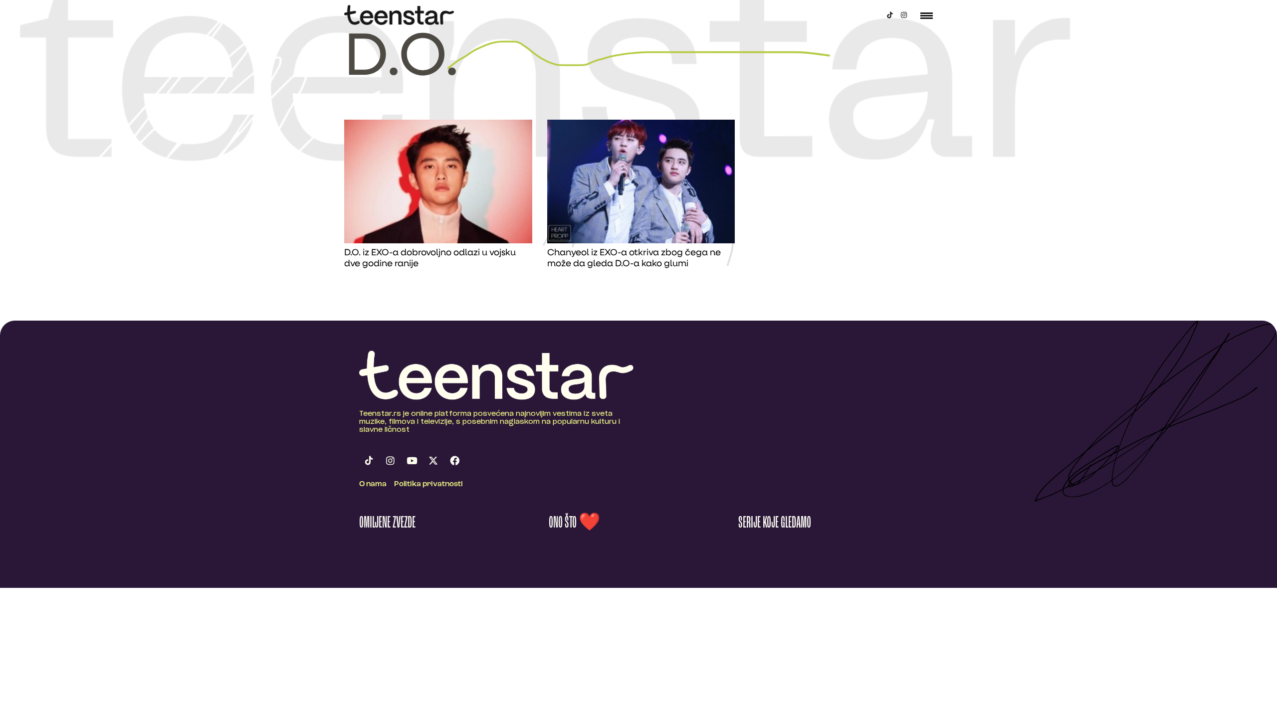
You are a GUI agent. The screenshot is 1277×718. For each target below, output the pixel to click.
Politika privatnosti (428, 484)
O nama (373, 484)
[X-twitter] (433, 460)
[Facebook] (454, 460)
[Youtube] (411, 460)
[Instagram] (904, 15)
